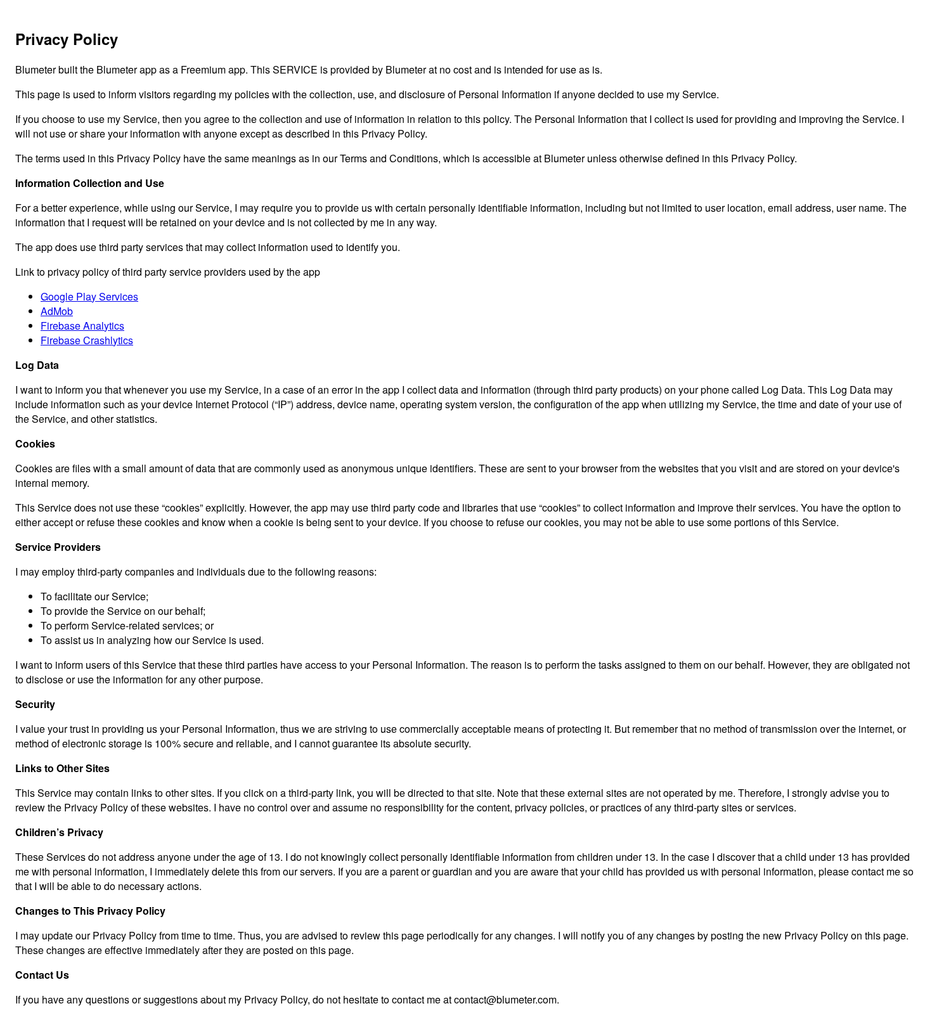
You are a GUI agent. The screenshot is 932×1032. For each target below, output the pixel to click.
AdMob (57, 311)
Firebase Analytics (82, 325)
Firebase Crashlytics (87, 340)
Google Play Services (89, 296)
